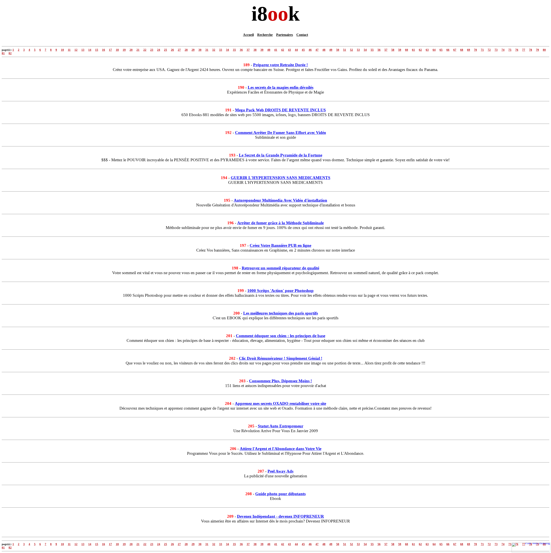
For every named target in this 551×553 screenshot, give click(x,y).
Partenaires (284, 35)
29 (193, 49)
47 (317, 49)
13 (82, 49)
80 (544, 49)
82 (10, 53)
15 (96, 49)
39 (261, 49)
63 (427, 49)
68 (461, 49)
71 (482, 49)
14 (89, 49)
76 (516, 49)
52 (351, 49)
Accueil (248, 35)
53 (358, 49)
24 (158, 49)
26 (172, 49)
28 (186, 49)
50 (337, 49)
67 (454, 49)
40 (268, 49)
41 (275, 49)
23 (151, 49)
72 (489, 49)
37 (248, 49)
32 (213, 49)
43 (289, 49)
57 (385, 49)
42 (282, 49)
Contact (302, 35)
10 (62, 49)
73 (496, 49)
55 (372, 49)
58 (392, 49)
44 (296, 49)
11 (69, 49)
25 (165, 49)
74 (503, 49)
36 (241, 49)
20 (131, 49)
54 (365, 49)
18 (117, 49)
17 (110, 49)
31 (206, 49)
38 (255, 49)
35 (234, 49)
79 (537, 49)
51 (344, 49)
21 (137, 49)
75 (509, 49)
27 (179, 49)
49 (330, 49)
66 (447, 49)
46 (310, 49)
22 (144, 49)
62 (420, 49)
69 (468, 49)
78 (530, 49)
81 (3, 53)
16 (103, 49)
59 (399, 49)
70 (475, 49)
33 (220, 49)
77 (523, 49)
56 (379, 49)
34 (227, 49)
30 (199, 49)
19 (124, 49)
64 (434, 49)
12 (75, 49)
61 (413, 49)
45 (303, 49)
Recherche (265, 35)
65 (441, 49)
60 (406, 49)
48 (323, 49)
